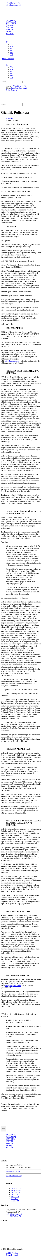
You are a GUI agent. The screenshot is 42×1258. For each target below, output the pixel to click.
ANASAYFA (11, 21)
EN (11, 46)
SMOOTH (10, 29)
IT (11, 51)
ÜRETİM (9, 27)
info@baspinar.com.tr (13, 5)
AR (11, 55)
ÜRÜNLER (10, 25)
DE (11, 53)
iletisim (4, 1160)
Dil (7, 42)
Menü (3, 1128)
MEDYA (9, 32)
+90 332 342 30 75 (13, 3)
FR (11, 48)
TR (11, 44)
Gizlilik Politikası (12, 1253)
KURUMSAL (11, 23)
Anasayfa (9, 118)
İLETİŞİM (10, 34)
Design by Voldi (12, 1255)
